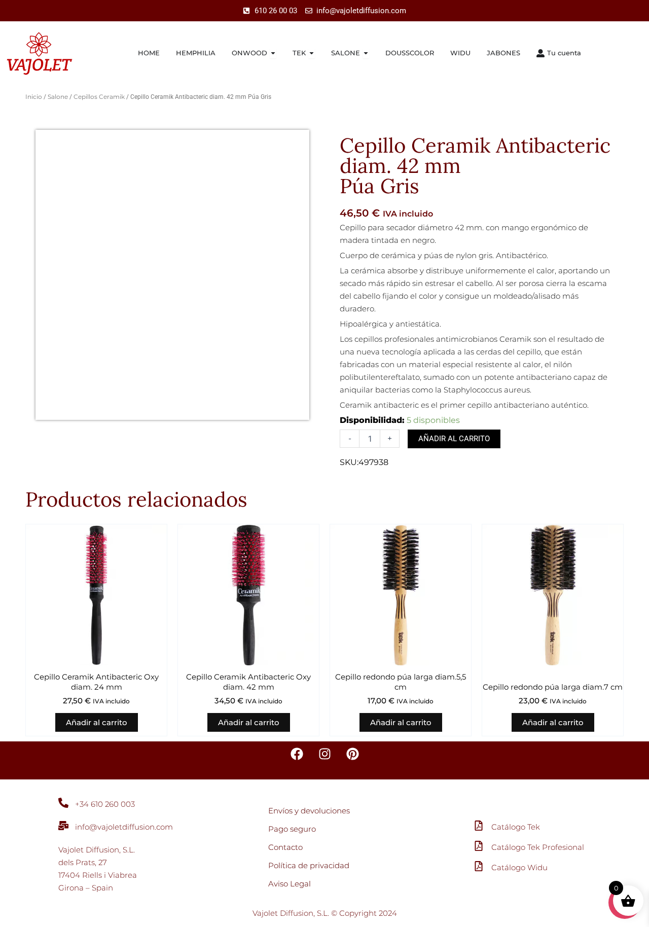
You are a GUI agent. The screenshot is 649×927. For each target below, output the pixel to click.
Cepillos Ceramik (99, 96)
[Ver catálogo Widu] (479, 866)
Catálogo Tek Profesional (537, 847)
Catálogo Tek (515, 827)
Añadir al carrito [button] (96, 722)
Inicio (33, 96)
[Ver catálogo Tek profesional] (479, 846)
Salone (58, 96)
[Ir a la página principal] (48, 53)
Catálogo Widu (519, 867)
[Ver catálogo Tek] (479, 826)
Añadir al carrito (454, 438)
